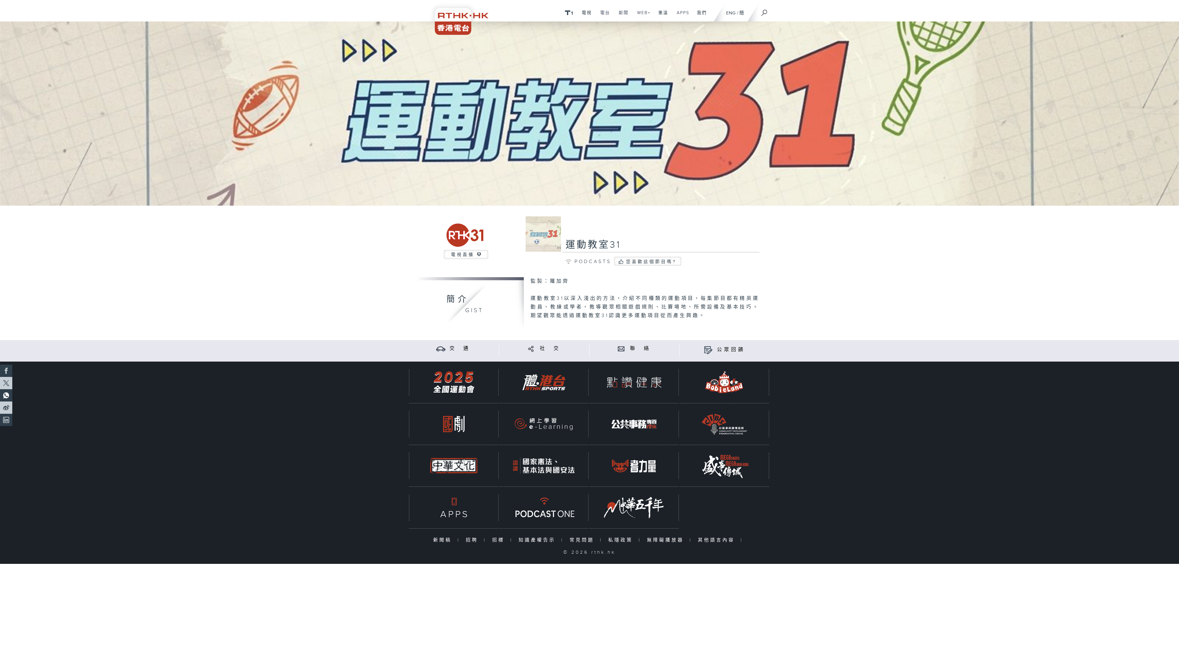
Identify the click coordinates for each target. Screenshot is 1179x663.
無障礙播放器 (667, 540)
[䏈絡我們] (621, 348)
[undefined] (568, 12)
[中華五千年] (634, 507)
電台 (603, 15)
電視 (584, 15)
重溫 (661, 15)
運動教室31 (593, 244)
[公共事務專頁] (634, 424)
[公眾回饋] (708, 349)
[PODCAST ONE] (544, 507)
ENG (731, 13)
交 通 (459, 348)
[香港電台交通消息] (440, 348)
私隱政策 (622, 540)
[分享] (531, 348)
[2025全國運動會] (454, 382)
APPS (680, 15)
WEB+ (641, 15)
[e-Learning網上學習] (544, 424)
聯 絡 (640, 348)
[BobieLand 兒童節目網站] (724, 382)
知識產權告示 (538, 540)
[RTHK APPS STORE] (454, 507)
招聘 (473, 540)
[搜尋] (764, 10)
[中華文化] (454, 466)
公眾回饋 (731, 350)
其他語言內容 (717, 540)
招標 (499, 540)
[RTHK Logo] (457, 17)
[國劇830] (454, 424)
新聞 (621, 15)
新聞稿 (443, 540)
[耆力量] (634, 466)
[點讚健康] (634, 382)
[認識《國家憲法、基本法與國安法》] (544, 466)
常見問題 (583, 540)
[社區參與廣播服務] (724, 424)
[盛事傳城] (724, 466)
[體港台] (544, 382)
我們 (699, 15)
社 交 (550, 348)
